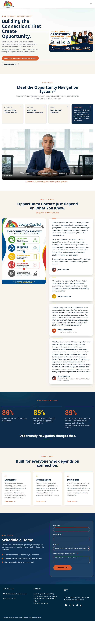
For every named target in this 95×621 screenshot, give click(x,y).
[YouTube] (77, 605)
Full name (56, 525)
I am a (55, 544)
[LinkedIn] (81, 606)
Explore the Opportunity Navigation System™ (20, 58)
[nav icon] (91, 4)
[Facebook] (65, 605)
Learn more (10, 501)
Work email (57, 535)
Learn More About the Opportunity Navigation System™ (47, 182)
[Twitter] (73, 605)
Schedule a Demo (10, 64)
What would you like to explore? (64, 554)
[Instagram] (69, 605)
